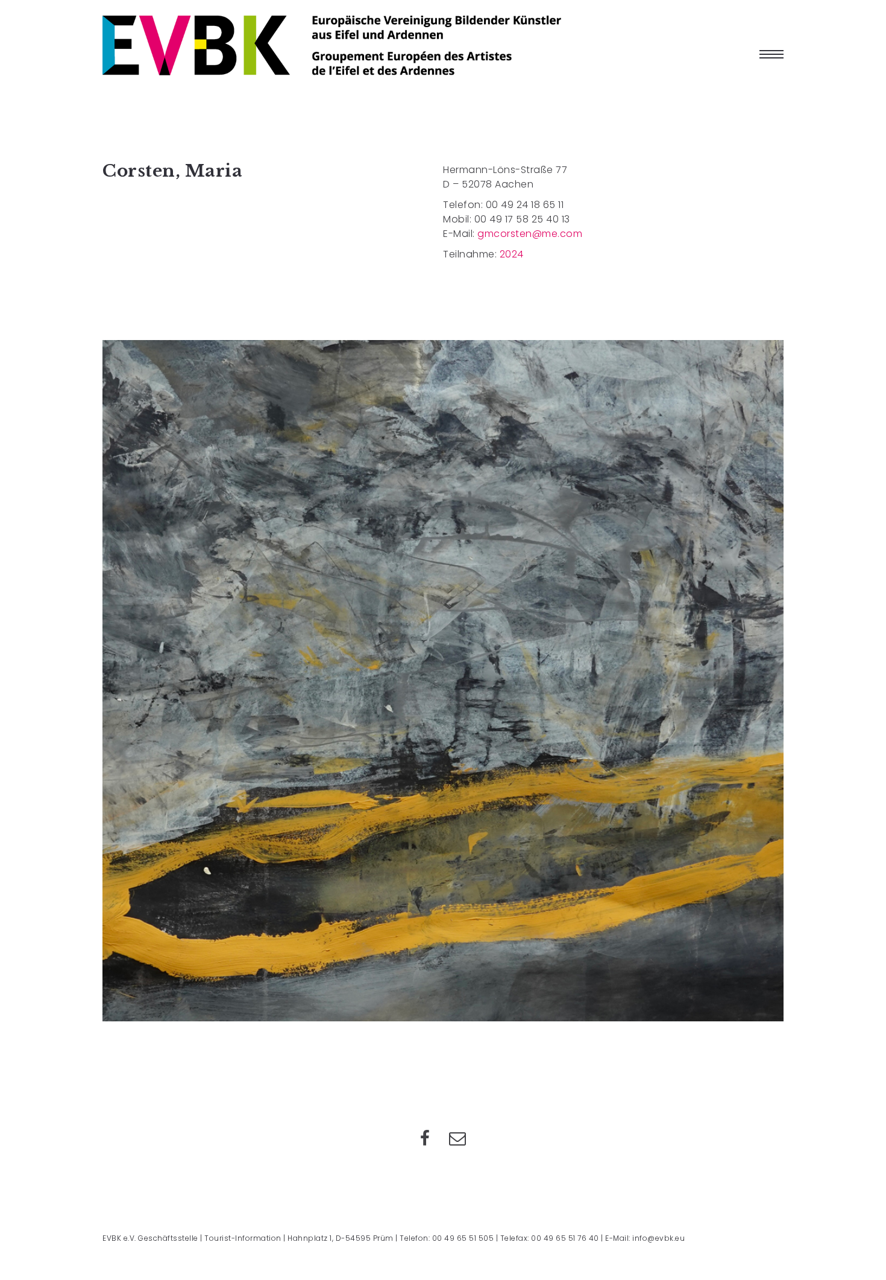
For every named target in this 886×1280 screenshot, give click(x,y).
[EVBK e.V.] (331, 45)
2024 (512, 254)
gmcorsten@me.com (529, 234)
